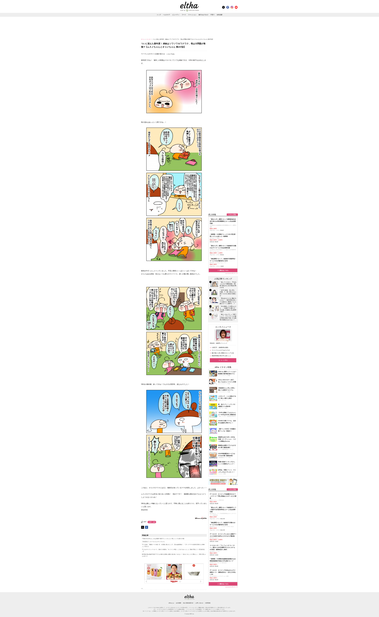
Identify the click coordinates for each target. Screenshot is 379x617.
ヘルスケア (166, 14)
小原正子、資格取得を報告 (220, 347)
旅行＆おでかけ (203, 14)
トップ (159, 14)
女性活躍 (219, 14)
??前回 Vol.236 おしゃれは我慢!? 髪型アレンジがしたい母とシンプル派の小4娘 (163, 538)
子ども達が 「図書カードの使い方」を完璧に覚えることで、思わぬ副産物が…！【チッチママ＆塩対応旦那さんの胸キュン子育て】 (173, 545)
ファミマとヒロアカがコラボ (221, 350)
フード (184, 14)
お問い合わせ (199, 603)
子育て (212, 14)
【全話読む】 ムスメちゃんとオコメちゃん (153, 541)
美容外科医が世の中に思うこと (221, 356)
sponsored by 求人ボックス (231, 273)
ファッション (192, 14)
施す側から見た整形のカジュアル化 (223, 353)
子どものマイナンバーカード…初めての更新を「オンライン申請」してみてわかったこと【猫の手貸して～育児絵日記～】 (173, 550)
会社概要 (178, 603)
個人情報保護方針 (188, 603)
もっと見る (224, 360)
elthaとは (171, 603)
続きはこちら (224, 270)
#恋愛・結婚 (152, 522)
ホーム (143, 39)
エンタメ (149, 39)
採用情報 (207, 603)
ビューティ (175, 14)
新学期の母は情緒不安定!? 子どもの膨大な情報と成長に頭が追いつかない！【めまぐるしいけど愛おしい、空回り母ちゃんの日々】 (174, 555)
